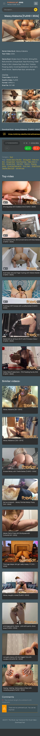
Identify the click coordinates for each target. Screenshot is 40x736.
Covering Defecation (14, 166)
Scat (11, 157)
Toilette (27, 164)
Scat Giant (26, 166)
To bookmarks (12, 143)
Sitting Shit (27, 160)
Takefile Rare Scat (8, 168)
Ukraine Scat (10, 164)
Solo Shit (20, 164)
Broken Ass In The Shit (14, 160)
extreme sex (20, 168)
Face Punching (21, 162)
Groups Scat (10, 162)
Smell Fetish (36, 166)
